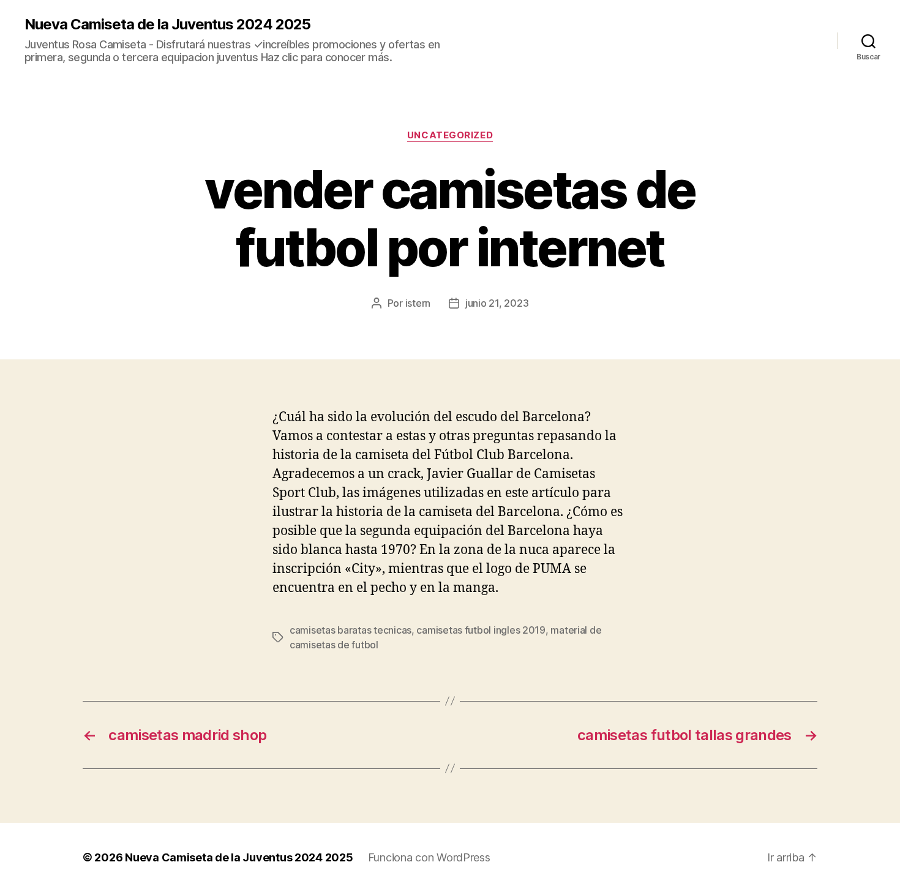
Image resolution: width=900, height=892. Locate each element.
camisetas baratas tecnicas (350, 630)
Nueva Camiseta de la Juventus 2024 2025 (167, 24)
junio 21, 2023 (496, 303)
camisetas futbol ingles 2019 (480, 630)
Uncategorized (450, 135)
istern (417, 303)
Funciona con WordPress (429, 857)
